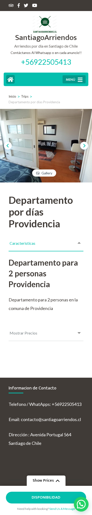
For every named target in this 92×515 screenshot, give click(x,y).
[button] (81, 504)
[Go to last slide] (8, 146)
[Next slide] (84, 146)
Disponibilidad (46, 497)
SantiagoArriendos (46, 37)
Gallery (46, 173)
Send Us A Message (62, 509)
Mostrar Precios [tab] (23, 333)
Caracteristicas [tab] (22, 243)
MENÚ (70, 80)
